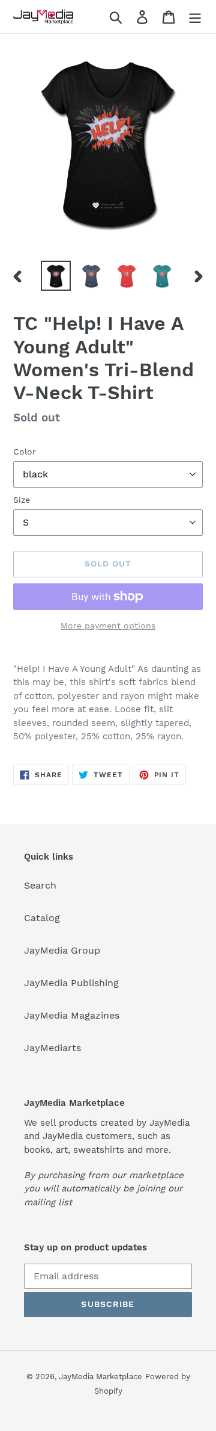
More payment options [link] (108, 625)
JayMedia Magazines (71, 1015)
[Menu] (195, 16)
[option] (55, 276)
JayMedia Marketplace (100, 1376)
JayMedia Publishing (71, 983)
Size (21, 499)
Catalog (42, 917)
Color (24, 451)
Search (40, 885)
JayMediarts (52, 1048)
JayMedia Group (62, 950)
